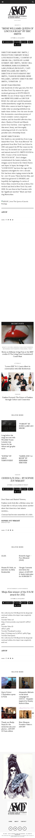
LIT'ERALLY (17, 363)
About (16, 821)
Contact (23, 821)
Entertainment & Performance (17, 588)
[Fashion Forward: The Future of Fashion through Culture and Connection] (17, 381)
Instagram (6, 349)
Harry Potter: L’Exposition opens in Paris (8, 694)
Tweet (30, 349)
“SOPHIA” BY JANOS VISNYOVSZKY (7, 458)
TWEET (25, 42)
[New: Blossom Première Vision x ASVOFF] (26, 713)
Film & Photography (26, 347)
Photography (14, 349)
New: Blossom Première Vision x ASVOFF (25, 724)
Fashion (16, 347)
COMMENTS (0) (8, 42)
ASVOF (22, 37)
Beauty (4, 347)
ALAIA (3, 555)
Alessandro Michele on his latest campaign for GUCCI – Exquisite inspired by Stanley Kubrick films (26, 698)
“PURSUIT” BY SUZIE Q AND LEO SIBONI (26, 426)
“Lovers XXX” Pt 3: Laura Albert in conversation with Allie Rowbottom (17, 367)
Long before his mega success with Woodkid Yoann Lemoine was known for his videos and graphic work (8, 442)
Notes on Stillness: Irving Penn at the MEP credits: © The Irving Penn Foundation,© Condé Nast (17, 354)
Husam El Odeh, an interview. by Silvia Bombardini (8, 569)
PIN (31, 42)
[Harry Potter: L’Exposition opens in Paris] (8, 683)
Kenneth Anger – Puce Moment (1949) (25, 558)
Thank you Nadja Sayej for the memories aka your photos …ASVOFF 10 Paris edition (8, 726)
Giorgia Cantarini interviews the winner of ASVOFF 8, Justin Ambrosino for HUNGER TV (26, 572)
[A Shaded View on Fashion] (17, 12)
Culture (10, 347)
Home (10, 821)
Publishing (23, 349)
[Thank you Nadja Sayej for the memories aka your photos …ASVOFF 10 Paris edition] (8, 713)
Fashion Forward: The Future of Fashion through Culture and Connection (17, 398)
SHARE (17, 42)
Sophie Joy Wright (23, 484)
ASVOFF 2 (17, 25)
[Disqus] (17, 249)
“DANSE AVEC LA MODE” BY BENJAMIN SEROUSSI (25, 459)
